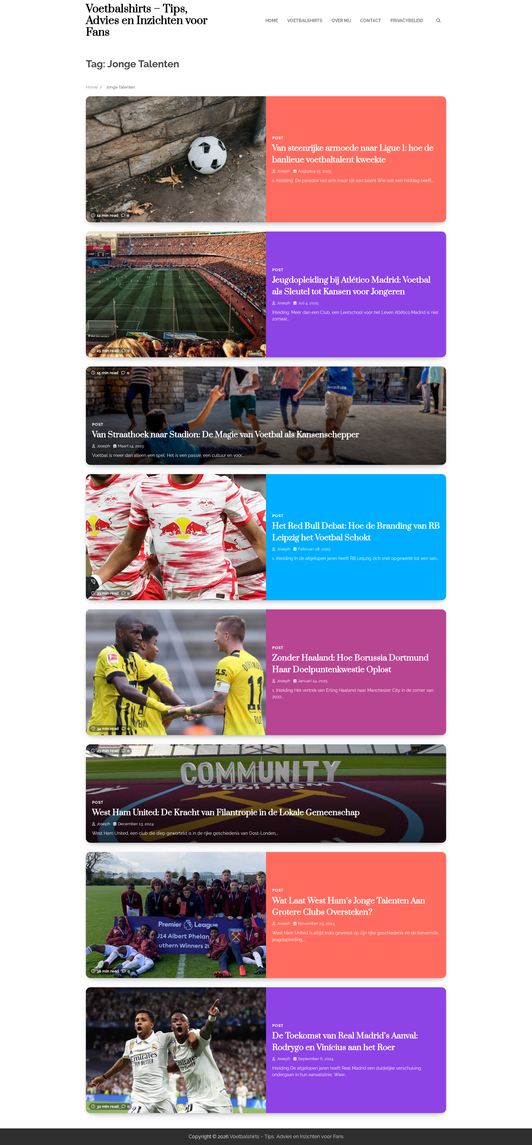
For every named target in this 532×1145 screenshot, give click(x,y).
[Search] (438, 20)
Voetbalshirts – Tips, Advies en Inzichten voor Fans (147, 20)
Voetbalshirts (304, 20)
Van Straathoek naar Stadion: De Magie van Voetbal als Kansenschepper (225, 435)
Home (271, 20)
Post (278, 138)
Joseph (283, 171)
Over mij (341, 20)
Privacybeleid (406, 20)
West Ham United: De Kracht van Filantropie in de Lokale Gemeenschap (226, 812)
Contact (370, 20)
